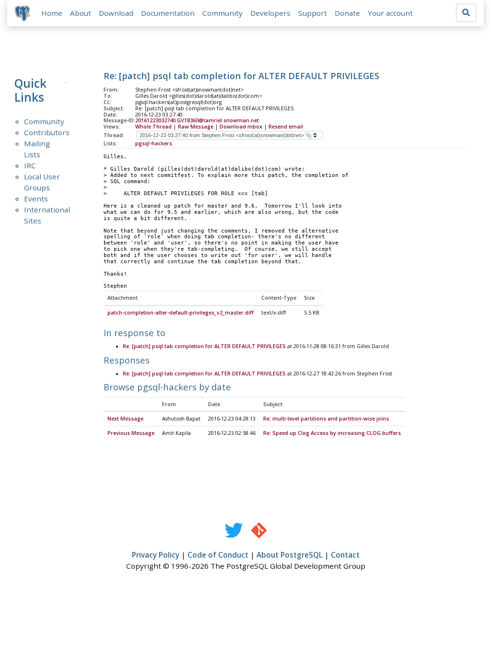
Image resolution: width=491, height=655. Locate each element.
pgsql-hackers (153, 143)
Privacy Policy (155, 555)
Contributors (47, 132)
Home (51, 13)
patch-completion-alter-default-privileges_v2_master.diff (180, 312)
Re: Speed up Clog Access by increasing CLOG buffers (332, 433)
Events (36, 198)
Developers (270, 13)
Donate (347, 13)
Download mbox (241, 126)
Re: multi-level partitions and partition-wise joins (326, 418)
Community (222, 13)
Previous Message (130, 433)
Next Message (125, 418)
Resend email (286, 126)
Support (312, 13)
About (80, 13)
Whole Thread (153, 126)
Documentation (168, 13)
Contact (345, 555)
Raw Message (195, 126)
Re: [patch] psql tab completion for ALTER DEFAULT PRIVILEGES (204, 346)
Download (116, 13)
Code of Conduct (217, 555)
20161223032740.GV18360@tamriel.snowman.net (197, 120)
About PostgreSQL (290, 555)
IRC (30, 165)
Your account (390, 13)
